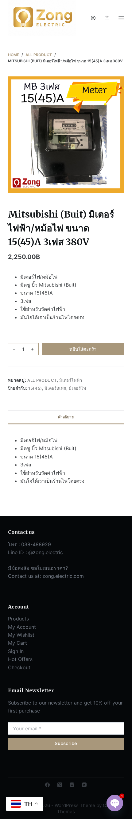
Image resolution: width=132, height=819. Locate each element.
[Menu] (121, 18)
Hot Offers (20, 659)
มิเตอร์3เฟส (55, 388)
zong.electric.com (63, 576)
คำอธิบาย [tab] (66, 417)
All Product (42, 380)
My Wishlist (21, 635)
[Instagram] (72, 784)
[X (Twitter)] (59, 784)
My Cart (17, 643)
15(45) (35, 388)
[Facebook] (47, 784)
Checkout (19, 667)
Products (18, 619)
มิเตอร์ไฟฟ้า (70, 380)
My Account (22, 627)
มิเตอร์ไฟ (77, 388)
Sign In (16, 651)
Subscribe (66, 743)
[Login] (93, 18)
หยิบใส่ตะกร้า (82, 349)
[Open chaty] (115, 803)
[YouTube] (84, 784)
